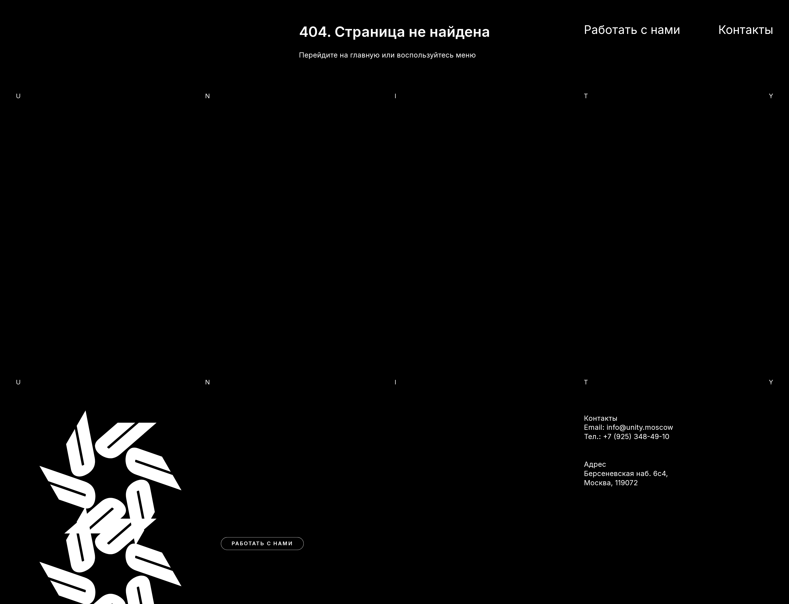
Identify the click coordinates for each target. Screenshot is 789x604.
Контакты (745, 29)
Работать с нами (262, 543)
